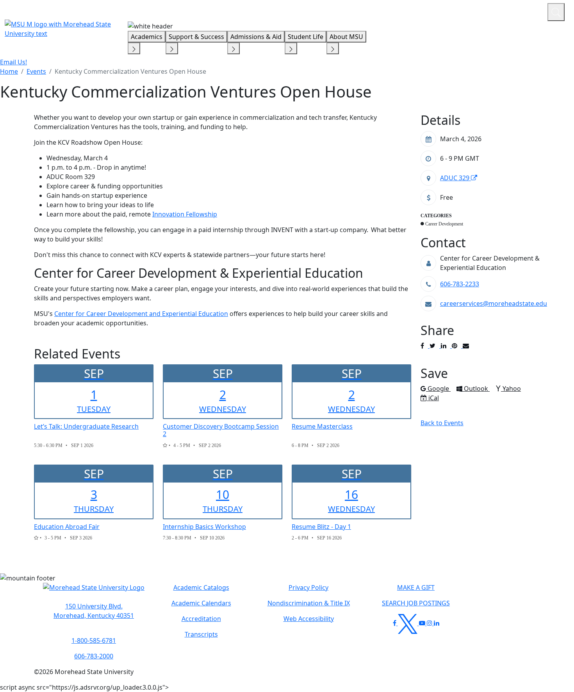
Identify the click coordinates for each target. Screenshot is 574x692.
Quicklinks (440, 11)
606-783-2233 (459, 284)
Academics (146, 36)
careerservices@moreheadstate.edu (493, 303)
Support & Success (196, 36)
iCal (433, 398)
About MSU (346, 36)
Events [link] (36, 71)
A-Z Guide (489, 11)
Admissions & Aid (256, 36)
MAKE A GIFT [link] (416, 587)
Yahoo (511, 388)
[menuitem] (9, 71)
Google (439, 388)
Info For (392, 11)
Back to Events (442, 423)
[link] (93, 611)
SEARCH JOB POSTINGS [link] (416, 603)
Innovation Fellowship (184, 214)
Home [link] (9, 71)
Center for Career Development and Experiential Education (141, 313)
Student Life (305, 36)
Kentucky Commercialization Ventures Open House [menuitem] (130, 71)
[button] (93, 591)
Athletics (527, 11)
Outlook (476, 388)
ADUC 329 (455, 178)
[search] (556, 12)
